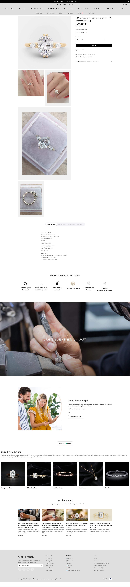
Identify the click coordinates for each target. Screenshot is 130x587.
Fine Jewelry (22, 9)
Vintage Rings (39, 13)
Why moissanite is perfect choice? (101, 563)
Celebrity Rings (110, 9)
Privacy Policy (49, 568)
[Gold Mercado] (65, 5)
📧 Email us (69, 565)
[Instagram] (28, 569)
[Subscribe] (41, 565)
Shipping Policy (49, 561)
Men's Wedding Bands (53, 9)
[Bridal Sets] (39, 474)
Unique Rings (122, 9)
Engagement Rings (9, 9)
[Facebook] (24, 569)
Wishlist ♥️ (80, 13)
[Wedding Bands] (65, 474)
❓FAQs (68, 568)
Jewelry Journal (49, 570)
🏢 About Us (69, 558)
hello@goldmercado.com (80, 409)
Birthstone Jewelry (68, 9)
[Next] (98, 1)
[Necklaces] (91, 474)
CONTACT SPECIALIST (76, 417)
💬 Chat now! (69, 561)
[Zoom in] (68, 19)
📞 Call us (68, 563)
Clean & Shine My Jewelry (100, 568)
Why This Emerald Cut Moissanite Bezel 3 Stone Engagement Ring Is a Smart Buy (101, 525)
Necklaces (82, 488)
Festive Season (98, 9)
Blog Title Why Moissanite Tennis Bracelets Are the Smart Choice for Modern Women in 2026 (28, 525)
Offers (60, 13)
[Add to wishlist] (110, 17)
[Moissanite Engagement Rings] (13, 474)
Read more (20, 535)
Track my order (90, 13)
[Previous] (32, 1)
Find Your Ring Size (98, 561)
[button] (125, 4)
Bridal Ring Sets (31, 488)
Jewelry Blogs (70, 13)
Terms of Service (49, 565)
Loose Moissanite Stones (84, 9)
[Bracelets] (117, 474)
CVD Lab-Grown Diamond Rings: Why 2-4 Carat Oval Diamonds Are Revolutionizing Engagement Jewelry (53, 525)
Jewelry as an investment (99, 570)
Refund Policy (49, 558)
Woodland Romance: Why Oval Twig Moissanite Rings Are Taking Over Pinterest (77, 525)
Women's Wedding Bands (37, 9)
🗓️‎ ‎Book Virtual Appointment (73, 570)
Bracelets (107, 488)
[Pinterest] (20, 569)
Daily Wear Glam (51, 13)
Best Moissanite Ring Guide (100, 565)
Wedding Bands (57, 488)
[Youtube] (32, 569)
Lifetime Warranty (50, 563)
